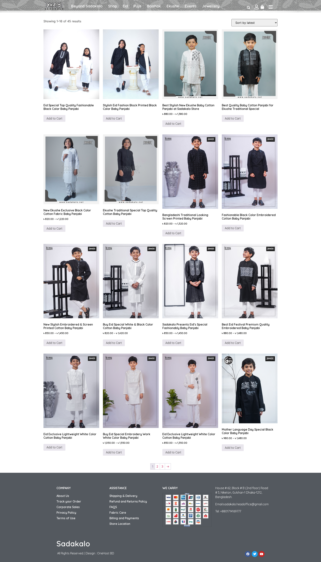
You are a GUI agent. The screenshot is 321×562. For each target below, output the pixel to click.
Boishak (154, 6)
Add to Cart (54, 118)
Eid (125, 6)
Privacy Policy (66, 512)
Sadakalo (73, 543)
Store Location (119, 524)
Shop (112, 6)
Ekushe (172, 6)
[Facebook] (248, 554)
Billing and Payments (124, 518)
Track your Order (68, 501)
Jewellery (210, 6)
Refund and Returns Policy (128, 501)
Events (191, 6)
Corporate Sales (68, 507)
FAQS (113, 507)
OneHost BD (105, 553)
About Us (62, 496)
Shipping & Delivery (123, 496)
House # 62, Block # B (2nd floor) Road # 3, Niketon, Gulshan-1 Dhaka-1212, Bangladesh (241, 492)
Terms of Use (65, 518)
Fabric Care (117, 512)
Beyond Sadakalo (87, 6)
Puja (137, 6)
